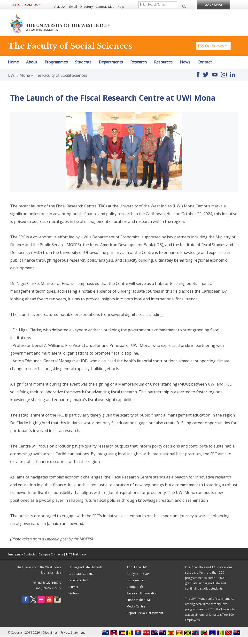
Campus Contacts (51, 554)
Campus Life (135, 587)
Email (73, 6)
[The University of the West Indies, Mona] (73, 23)
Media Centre (136, 606)
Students (83, 62)
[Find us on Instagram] (224, 72)
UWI (12, 75)
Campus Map (105, 6)
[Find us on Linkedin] (232, 72)
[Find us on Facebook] (198, 72)
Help (120, 6)
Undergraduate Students (85, 567)
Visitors (74, 593)
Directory (86, 6)
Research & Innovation (142, 593)
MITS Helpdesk (76, 554)
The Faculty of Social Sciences (60, 75)
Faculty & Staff (78, 580)
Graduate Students (81, 574)
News (185, 62)
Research (138, 62)
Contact (205, 62)
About (31, 62)
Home (13, 62)
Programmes (56, 62)
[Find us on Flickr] (41, 602)
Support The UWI (138, 600)
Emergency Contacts (22, 554)
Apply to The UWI (138, 574)
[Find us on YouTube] (214, 72)
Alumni (73, 587)
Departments (111, 62)
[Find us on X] (33, 602)
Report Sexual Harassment (145, 613)
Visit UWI (60, 6)
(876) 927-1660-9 (49, 583)
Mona (24, 75)
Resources (163, 62)
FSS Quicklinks (211, 46)
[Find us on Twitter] (206, 72)
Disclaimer (50, 632)
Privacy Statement (73, 632)
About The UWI (137, 567)
